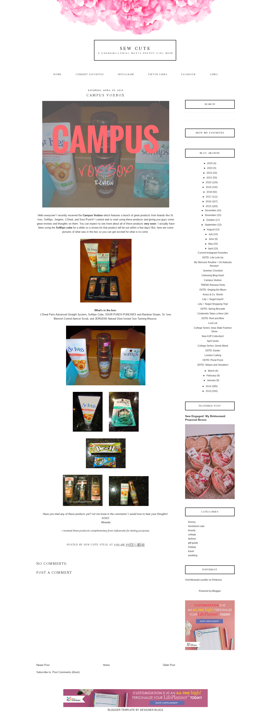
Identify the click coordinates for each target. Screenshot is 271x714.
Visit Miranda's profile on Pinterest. (203, 579)
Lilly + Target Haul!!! (212, 299)
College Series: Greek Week (213, 345)
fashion (192, 538)
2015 (208, 206)
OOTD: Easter (212, 350)
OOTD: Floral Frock (213, 360)
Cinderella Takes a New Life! (212, 313)
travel (191, 551)
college (192, 534)
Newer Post (43, 665)
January (211, 380)
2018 (209, 192)
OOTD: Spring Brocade (212, 308)
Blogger (216, 591)
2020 (208, 182)
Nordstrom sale (196, 526)
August (210, 229)
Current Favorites (90, 75)
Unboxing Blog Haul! (213, 275)
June (211, 239)
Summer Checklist (213, 270)
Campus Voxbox (213, 280)
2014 (208, 386)
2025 (210, 163)
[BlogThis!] (132, 545)
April (210, 248)
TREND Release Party (213, 285)
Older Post (169, 665)
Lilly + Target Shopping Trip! (213, 304)
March (211, 370)
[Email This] (128, 545)
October (210, 220)
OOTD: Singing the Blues (212, 289)
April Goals (213, 341)
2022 (209, 172)
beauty (191, 530)
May (210, 243)
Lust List (212, 323)
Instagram (126, 75)
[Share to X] (135, 545)
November (210, 215)
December (210, 210)
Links (214, 75)
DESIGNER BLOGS (151, 709)
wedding (192, 555)
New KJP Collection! (213, 336)
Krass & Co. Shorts (213, 294)
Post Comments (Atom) (66, 672)
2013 (208, 391)
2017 (208, 196)
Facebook (188, 75)
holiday (192, 547)
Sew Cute (135, 49)
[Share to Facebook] (139, 545)
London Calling (213, 355)
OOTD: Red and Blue (212, 318)
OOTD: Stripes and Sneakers (212, 364)
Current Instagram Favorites (213, 252)
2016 (208, 201)
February (211, 375)
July (211, 234)
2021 (209, 177)
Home (57, 75)
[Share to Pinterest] (143, 545)
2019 (208, 187)
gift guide (193, 543)
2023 (210, 168)
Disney (192, 522)
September (211, 224)
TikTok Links (157, 75)
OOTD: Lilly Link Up (212, 257)
